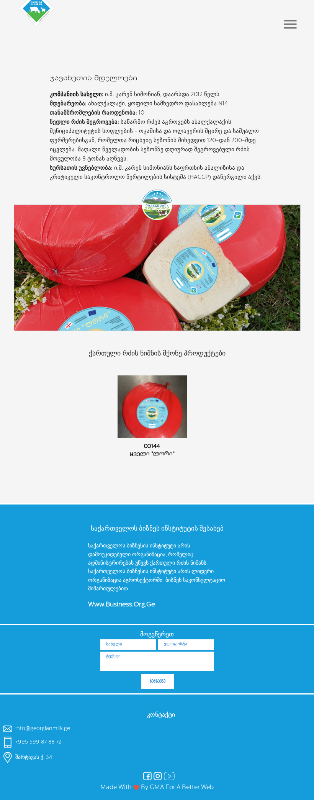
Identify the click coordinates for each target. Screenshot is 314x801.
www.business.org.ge (121, 604)
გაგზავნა (157, 681)
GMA (157, 788)
